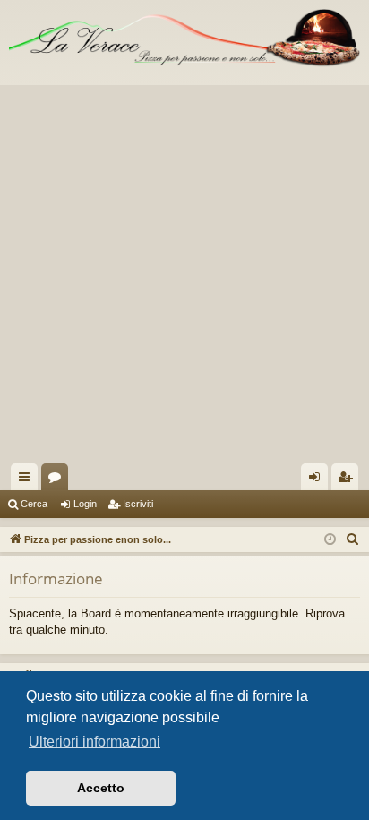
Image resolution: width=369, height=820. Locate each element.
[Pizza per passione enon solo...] (184, 38)
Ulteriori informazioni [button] (94, 741)
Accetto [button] (100, 788)
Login (85, 503)
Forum (58, 480)
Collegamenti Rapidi (28, 480)
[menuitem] (353, 539)
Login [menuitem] (318, 480)
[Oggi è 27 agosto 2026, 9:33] (330, 540)
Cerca (34, 503)
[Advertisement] (184, 269)
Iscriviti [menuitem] (348, 480)
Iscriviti (138, 503)
